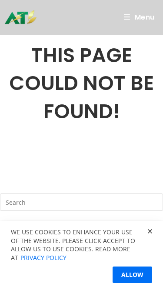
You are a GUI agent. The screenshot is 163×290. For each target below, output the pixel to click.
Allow (132, 274)
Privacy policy (43, 257)
